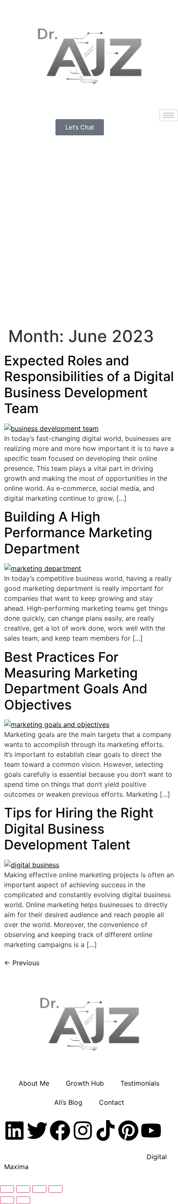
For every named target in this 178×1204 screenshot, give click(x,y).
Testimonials (139, 1083)
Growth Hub (85, 1083)
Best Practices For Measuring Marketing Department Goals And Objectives (75, 681)
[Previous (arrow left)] (7, 1200)
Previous (21, 963)
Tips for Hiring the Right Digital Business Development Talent (79, 829)
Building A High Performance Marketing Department (78, 533)
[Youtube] (151, 1130)
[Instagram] (82, 1130)
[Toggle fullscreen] (23, 1189)
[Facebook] (60, 1130)
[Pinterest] (128, 1130)
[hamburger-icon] (168, 115)
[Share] (39, 1189)
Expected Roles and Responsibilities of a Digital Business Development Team (89, 384)
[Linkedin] (14, 1130)
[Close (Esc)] (55, 1189)
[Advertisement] (89, 229)
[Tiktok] (105, 1130)
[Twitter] (37, 1130)
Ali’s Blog (68, 1102)
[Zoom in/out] (7, 1189)
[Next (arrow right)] (23, 1200)
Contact (111, 1102)
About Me (34, 1083)
